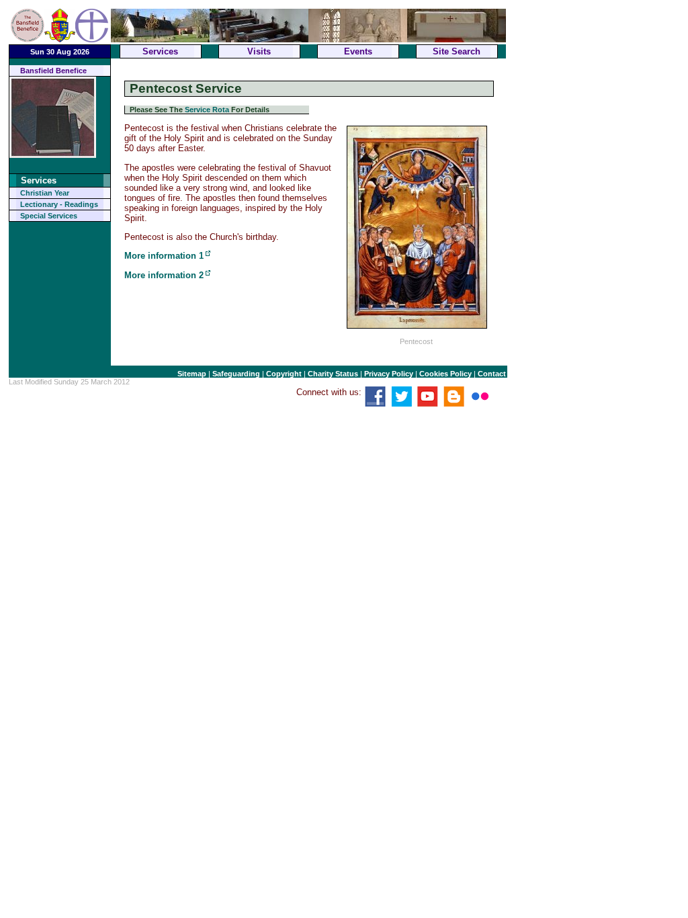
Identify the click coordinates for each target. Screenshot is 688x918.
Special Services (48, 216)
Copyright (284, 374)
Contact (492, 374)
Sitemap (191, 374)
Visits (259, 51)
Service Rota (207, 110)
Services (160, 51)
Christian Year (44, 193)
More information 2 (164, 275)
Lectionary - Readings (59, 204)
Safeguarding (236, 374)
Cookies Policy (445, 374)
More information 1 (164, 256)
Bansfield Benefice (53, 71)
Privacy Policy (388, 374)
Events (358, 51)
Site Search (456, 51)
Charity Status (333, 374)
